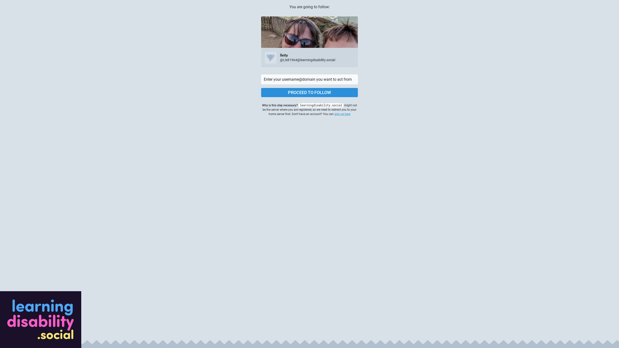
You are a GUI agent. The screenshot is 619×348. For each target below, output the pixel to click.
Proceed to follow (309, 92)
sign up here (342, 114)
